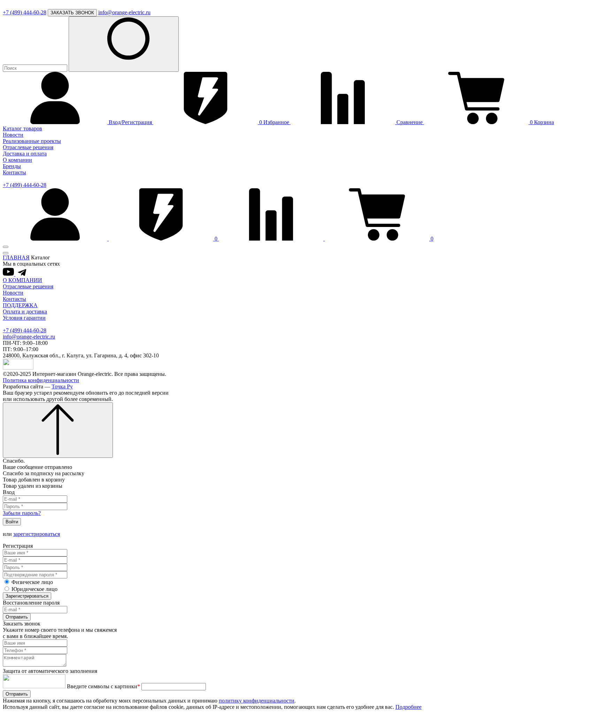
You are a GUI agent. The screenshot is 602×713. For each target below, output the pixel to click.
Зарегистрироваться (27, 596)
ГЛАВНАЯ (16, 257)
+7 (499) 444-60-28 (24, 12)
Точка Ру (62, 386)
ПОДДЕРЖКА (20, 305)
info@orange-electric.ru (124, 12)
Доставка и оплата (25, 154)
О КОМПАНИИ (22, 280)
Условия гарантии (24, 318)
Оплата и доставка (25, 311)
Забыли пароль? (22, 513)
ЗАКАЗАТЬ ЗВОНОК (72, 12)
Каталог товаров (22, 128)
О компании (17, 160)
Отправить (17, 617)
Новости (13, 135)
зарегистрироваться (36, 534)
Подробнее (408, 707)
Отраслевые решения (28, 147)
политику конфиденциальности (256, 701)
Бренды (12, 166)
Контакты (14, 172)
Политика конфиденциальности (41, 380)
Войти (12, 521)
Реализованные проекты (32, 141)
